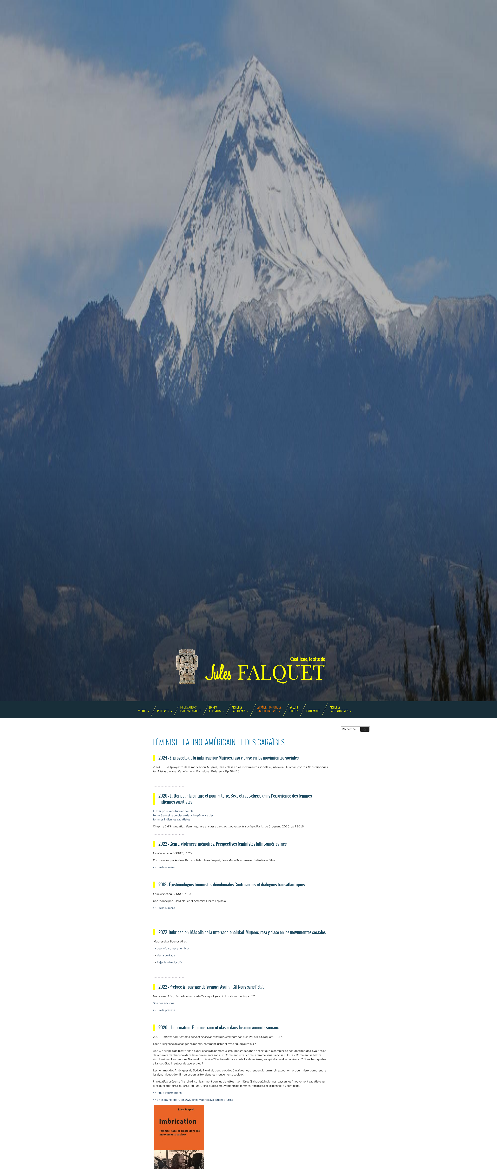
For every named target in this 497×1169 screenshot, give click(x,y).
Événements (313, 711)
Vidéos (142, 711)
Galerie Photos (293, 709)
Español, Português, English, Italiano (269, 709)
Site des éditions (163, 1003)
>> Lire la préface (164, 1010)
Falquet (266, 672)
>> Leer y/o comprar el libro (171, 948)
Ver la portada (166, 955)
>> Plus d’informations (167, 1093)
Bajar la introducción (170, 962)
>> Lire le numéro (164, 867)
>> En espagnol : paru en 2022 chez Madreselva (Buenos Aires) (193, 1100)
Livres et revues (215, 709)
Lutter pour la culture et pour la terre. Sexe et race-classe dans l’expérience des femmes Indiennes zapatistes (183, 815)
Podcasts (163, 711)
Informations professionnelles (190, 709)
